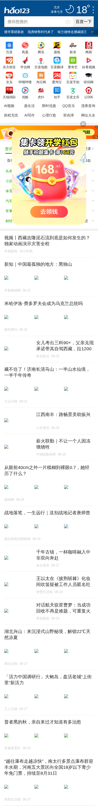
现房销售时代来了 (41, 32)
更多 (87, 148)
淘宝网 (41, 82)
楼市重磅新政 (14, 32)
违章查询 (88, 106)
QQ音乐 (68, 106)
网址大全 (88, 115)
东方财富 (9, 67)
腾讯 (41, 52)
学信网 (25, 67)
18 (81, 10)
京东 (9, 82)
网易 (88, 52)
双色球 (68, 115)
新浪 (73, 52)
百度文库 (72, 97)
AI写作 (29, 115)
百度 (9, 52)
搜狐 (57, 52)
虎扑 (41, 97)
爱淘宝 (57, 82)
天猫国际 (9, 97)
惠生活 (29, 106)
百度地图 (40, 67)
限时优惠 (49, 106)
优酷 (25, 97)
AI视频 (9, 106)
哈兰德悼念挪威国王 (72, 32)
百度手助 (72, 82)
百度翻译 (57, 67)
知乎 (57, 97)
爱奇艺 (73, 67)
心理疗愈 (49, 115)
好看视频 (88, 67)
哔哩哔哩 (25, 82)
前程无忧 (11, 115)
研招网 (88, 82)
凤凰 (25, 52)
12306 (88, 97)
